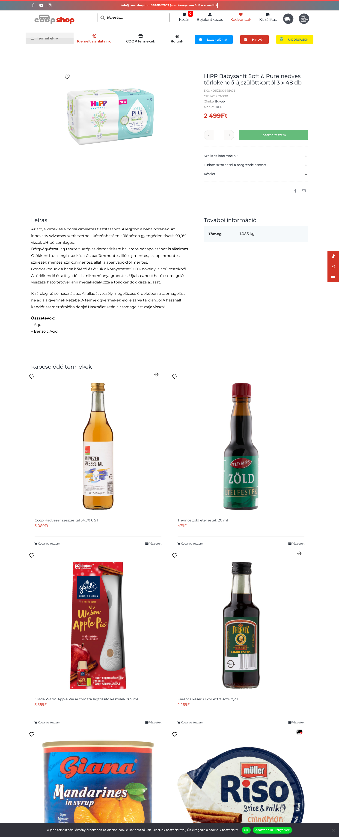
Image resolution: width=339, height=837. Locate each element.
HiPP (218, 107)
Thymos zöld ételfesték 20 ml (203, 520)
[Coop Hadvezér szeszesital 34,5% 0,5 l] (98, 446)
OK (246, 830)
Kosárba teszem (273, 135)
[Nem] (333, 830)
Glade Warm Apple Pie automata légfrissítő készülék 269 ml (86, 699)
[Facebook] (295, 191)
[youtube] (41, 5)
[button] (256, 155)
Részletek (154, 543)
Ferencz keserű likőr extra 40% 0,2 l (208, 699)
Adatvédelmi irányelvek (272, 830)
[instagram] (49, 5)
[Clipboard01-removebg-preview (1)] (54, 12)
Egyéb (220, 101)
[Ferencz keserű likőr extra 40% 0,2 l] (241, 625)
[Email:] (304, 191)
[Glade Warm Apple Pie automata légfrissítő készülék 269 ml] (98, 625)
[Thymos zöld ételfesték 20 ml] (241, 446)
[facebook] (33, 5)
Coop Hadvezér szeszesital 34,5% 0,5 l (66, 520)
